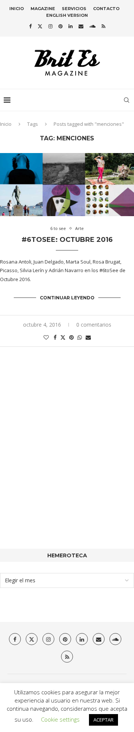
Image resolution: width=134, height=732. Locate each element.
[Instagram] (50, 26)
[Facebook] (30, 26)
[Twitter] (40, 26)
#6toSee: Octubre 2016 (67, 240)
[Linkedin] (70, 26)
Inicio (16, 8)
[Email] (81, 26)
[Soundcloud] (92, 26)
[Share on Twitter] (63, 337)
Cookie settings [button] (60, 719)
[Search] (126, 100)
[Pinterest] (60, 26)
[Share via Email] (88, 337)
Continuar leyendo (67, 297)
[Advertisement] (67, 459)
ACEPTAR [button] (103, 719)
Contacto (106, 8)
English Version (67, 15)
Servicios (74, 8)
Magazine (43, 8)
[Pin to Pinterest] (71, 337)
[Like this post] (46, 337)
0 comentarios (93, 324)
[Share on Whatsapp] (79, 337)
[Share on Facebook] (55, 337)
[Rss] (103, 26)
